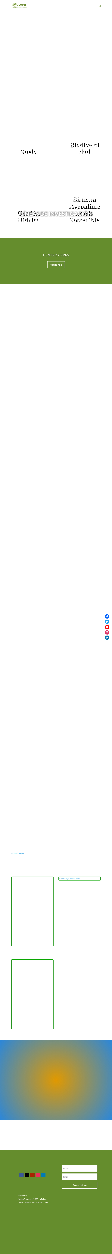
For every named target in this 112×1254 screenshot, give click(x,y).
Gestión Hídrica (28, 216)
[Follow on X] (27, 1175)
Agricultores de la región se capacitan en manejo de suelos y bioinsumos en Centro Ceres (55, 639)
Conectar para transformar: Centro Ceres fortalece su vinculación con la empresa (54, 457)
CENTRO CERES (56, 255)
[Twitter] (107, 622)
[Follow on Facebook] (21, 1175)
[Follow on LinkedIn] (43, 1175)
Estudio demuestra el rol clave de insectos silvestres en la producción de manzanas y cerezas (56, 822)
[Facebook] (107, 616)
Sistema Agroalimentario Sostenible (84, 209)
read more (18, 386)
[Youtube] (107, 627)
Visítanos (56, 264)
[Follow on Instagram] (38, 1175)
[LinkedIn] (107, 638)
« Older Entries (17, 853)
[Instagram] (107, 632)
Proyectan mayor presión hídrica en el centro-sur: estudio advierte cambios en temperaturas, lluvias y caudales (52, 547)
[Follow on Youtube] (32, 1175)
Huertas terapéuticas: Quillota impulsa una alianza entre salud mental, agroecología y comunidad (55, 366)
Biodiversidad (84, 148)
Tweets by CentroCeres (69, 878)
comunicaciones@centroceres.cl (31, 1188)
